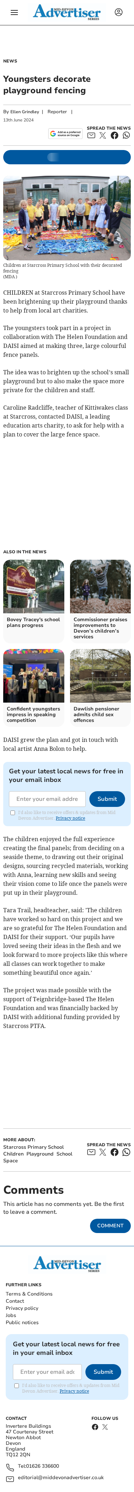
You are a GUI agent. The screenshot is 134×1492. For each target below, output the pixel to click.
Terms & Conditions (29, 1294)
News (10, 61)
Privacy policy (22, 1308)
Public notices (22, 1322)
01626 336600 (42, 1466)
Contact (15, 1301)
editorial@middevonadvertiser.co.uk (61, 1478)
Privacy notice (70, 818)
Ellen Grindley (24, 112)
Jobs (11, 1315)
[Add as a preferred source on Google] (65, 133)
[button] (14, 12)
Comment (110, 1225)
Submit (107, 799)
